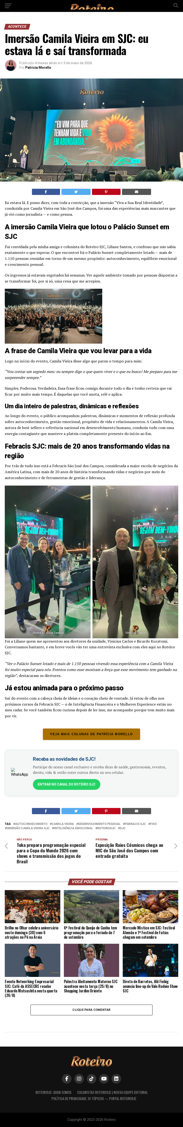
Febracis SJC (135, 824)
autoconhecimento (31, 824)
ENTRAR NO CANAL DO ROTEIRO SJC (67, 784)
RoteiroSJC (106, 828)
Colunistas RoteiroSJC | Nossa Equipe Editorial (112, 1092)
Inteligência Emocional (73, 828)
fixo (153, 824)
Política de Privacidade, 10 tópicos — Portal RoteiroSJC (93, 1098)
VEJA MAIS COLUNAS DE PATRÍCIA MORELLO (91, 734)
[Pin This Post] (106, 192)
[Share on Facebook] (46, 192)
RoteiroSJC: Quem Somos (53, 1092)
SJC (123, 828)
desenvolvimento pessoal (99, 824)
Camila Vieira (63, 824)
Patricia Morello (38, 67)
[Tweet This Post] (76, 192)
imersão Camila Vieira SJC (28, 828)
